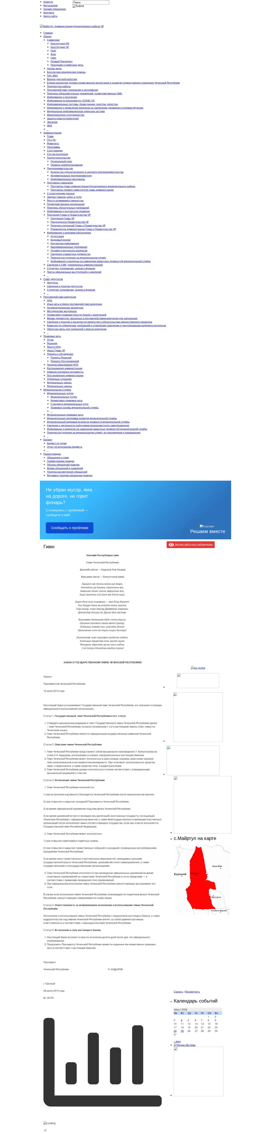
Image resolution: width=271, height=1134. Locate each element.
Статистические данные (61, 193)
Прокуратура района (59, 86)
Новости (48, 1)
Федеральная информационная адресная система (76, 111)
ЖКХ (49, 125)
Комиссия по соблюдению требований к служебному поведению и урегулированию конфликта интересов (106, 325)
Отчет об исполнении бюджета (64, 446)
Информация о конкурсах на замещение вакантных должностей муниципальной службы (101, 261)
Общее (47, 36)
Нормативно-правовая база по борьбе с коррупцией (76, 314)
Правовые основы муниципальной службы (75, 407)
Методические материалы (62, 311)
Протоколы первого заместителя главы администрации (82, 189)
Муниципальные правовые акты (65, 414)
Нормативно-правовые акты (67, 400)
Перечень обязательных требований (68, 207)
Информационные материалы (68, 179)
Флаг (53, 54)
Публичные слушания (59, 379)
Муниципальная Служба (57, 389)
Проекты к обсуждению (60, 354)
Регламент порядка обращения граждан (69, 475)
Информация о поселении (62, 97)
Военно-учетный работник (62, 79)
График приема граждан (60, 461)
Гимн (53, 57)
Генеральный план (61, 161)
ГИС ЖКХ (52, 75)
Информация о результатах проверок (68, 211)
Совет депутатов (53, 279)
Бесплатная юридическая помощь (66, 72)
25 (182, 1030)
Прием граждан (52, 453)
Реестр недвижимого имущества (65, 200)
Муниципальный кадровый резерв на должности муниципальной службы (88, 421)
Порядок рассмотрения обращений (67, 471)
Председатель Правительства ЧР (70, 221)
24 (175, 1030)
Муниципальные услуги (60, 393)
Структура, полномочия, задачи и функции (71, 268)
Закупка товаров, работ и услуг (64, 196)
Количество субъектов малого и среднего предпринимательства (87, 172)
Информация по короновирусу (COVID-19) (71, 100)
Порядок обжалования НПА (62, 364)
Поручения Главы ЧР (62, 218)
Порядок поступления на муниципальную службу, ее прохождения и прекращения (93, 432)
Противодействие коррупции (59, 296)
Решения (52, 343)
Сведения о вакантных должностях (70, 254)
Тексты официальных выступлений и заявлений (74, 271)
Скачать (178, 991)
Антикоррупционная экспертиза (65, 307)
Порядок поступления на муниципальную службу (78, 257)
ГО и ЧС (51, 139)
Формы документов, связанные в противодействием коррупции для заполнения (92, 318)
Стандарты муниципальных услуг (69, 403)
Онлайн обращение (54, 9)
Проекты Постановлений (65, 361)
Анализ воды (54, 68)
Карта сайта (50, 16)
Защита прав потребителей (63, 118)
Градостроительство (58, 157)
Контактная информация (65, 243)
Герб (53, 50)
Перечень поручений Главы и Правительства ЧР (78, 225)
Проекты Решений (61, 357)
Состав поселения (57, 154)
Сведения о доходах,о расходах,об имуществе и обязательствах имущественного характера (99, 321)
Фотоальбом (50, 5)
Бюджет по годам (56, 443)
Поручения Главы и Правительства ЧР (69, 214)
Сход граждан (55, 150)
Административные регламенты (65, 371)
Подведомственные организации (66, 204)
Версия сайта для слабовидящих (193, 544)
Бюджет (47, 439)
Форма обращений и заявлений (65, 468)
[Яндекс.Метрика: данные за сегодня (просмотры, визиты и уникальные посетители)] (184, 1045)
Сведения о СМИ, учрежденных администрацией (75, 264)
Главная (48, 32)
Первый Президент (62, 61)
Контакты (48, 12)
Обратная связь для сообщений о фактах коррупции (77, 329)
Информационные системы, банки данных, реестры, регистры (82, 104)
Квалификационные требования (69, 246)
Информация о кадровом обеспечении (69, 232)
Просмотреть (192, 991)
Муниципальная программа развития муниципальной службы (82, 418)
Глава (50, 136)
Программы (53, 147)
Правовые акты (52, 336)
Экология (52, 122)
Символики (53, 39)
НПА (49, 300)
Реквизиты (53, 143)
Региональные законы (59, 386)
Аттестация (57, 236)
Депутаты (52, 282)
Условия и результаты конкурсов (69, 250)
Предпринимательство (60, 168)
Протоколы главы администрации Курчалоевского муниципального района (93, 186)
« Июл (177, 1041)
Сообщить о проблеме (69, 528)
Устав (50, 339)
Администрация (52, 132)
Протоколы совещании (60, 182)
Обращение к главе (58, 457)
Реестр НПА (54, 346)
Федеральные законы (59, 382)
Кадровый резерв (60, 239)
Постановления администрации (65, 375)
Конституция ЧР (60, 47)
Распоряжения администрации (64, 368)
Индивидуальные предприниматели (71, 175)
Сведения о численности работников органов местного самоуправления (88, 425)
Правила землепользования (67, 164)
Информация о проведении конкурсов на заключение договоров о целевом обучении (95, 107)
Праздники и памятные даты (67, 64)
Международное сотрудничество (65, 114)
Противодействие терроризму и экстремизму (72, 89)
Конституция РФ (60, 43)
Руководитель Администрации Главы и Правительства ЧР (83, 229)
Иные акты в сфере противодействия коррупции (74, 304)
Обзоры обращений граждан (63, 464)
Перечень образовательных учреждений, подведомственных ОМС (84, 93)
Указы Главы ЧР (56, 350)
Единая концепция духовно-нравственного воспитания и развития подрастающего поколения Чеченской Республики (113, 82)
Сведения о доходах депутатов (65, 286)
